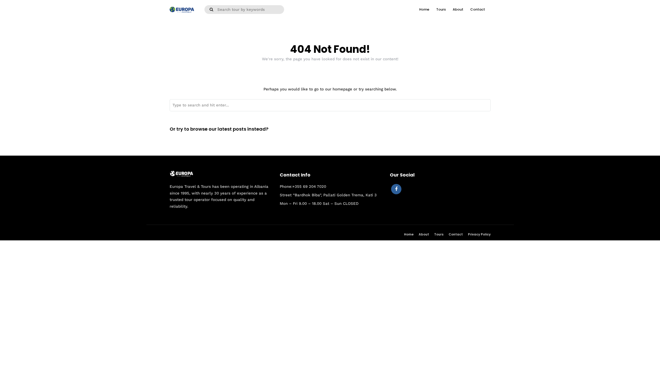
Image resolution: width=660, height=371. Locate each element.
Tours (441, 9)
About (458, 9)
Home (424, 9)
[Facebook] (396, 189)
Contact (477, 9)
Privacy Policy (479, 234)
